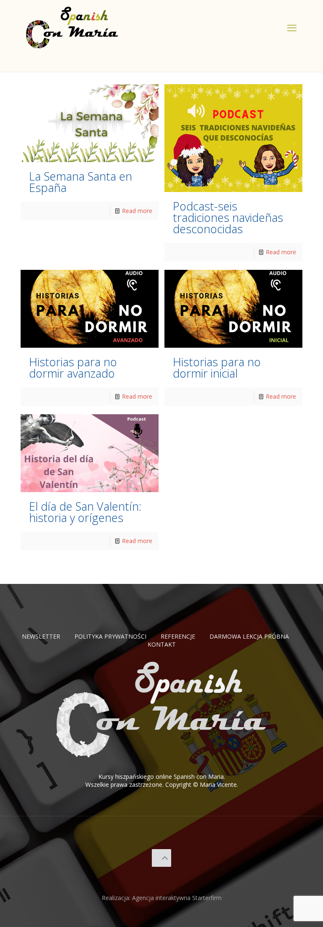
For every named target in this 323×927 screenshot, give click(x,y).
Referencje (178, 636)
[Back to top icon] (162, 858)
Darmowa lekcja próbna (249, 636)
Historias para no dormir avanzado (73, 367)
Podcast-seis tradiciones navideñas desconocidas (228, 217)
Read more (137, 211)
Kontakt (162, 644)
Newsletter (41, 636)
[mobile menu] (292, 27)
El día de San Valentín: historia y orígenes (85, 511)
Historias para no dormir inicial (217, 367)
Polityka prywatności (110, 636)
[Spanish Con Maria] (72, 27)
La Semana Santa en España (80, 181)
